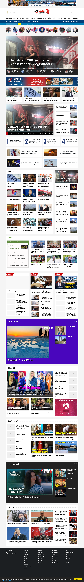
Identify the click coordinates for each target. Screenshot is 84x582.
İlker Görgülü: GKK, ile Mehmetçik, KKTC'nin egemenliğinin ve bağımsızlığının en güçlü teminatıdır (71, 141)
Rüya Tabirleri (55, 556)
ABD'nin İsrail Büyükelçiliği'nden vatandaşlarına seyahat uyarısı (29, 152)
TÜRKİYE (60, 18)
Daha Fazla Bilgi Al (6, 580)
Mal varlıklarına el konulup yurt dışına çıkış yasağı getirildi (42, 412)
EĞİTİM (54, 18)
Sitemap (68, 556)
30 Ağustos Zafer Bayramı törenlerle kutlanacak (45, 198)
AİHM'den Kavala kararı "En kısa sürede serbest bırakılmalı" (17, 524)
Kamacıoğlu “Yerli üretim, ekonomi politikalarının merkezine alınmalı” (44, 185)
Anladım (78, 579)
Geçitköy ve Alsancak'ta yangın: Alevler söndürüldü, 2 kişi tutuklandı (67, 152)
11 (30, 133)
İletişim (67, 562)
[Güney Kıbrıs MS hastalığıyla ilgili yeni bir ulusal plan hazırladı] (29, 222)
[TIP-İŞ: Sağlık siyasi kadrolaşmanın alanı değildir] (14, 178)
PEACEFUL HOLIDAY (60, 455)
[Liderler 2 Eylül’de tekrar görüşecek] (45, 207)
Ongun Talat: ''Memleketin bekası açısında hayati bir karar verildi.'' (42, 438)
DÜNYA (27, 18)
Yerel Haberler (41, 556)
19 (50, 133)
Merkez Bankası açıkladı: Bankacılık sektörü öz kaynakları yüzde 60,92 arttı (52, 141)
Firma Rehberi (41, 560)
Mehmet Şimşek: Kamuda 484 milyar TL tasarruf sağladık (41, 524)
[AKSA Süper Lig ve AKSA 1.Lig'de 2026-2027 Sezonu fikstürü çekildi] (54, 244)
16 (42, 133)
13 (35, 133)
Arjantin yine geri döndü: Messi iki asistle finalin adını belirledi (69, 251)
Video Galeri (41, 554)
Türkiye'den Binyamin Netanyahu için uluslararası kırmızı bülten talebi (16, 542)
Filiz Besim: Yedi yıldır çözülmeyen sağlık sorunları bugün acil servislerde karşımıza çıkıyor (28, 185)
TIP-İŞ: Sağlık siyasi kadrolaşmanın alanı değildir (12, 185)
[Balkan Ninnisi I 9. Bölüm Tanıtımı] (30, 482)
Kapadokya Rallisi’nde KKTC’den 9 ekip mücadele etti (43, 229)
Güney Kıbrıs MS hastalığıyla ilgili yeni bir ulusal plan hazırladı (29, 229)
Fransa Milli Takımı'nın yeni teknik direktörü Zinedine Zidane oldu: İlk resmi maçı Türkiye (38, 251)
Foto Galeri (40, 552)
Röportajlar (54, 550)
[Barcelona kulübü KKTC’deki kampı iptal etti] (14, 193)
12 (33, 133)
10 (28, 133)
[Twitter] (12, 553)
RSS (67, 554)
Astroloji (54, 554)
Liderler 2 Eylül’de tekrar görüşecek (44, 213)
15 (40, 133)
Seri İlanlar (40, 562)
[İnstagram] (7, 553)
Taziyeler (54, 558)
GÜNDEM (22, 18)
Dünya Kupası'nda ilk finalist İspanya (36, 265)
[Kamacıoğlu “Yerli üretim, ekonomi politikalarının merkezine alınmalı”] (45, 178)
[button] (9, 343)
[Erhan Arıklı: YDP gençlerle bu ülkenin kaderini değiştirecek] (29, 118)
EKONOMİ (33, 18)
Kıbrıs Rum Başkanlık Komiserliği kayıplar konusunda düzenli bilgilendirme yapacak (12, 229)
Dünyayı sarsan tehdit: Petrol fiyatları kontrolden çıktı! (67, 162)
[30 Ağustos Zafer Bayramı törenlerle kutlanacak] (45, 193)
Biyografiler (55, 552)
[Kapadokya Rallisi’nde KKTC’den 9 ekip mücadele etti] (45, 222)
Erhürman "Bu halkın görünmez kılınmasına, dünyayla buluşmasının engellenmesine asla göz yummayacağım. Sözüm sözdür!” (13, 214)
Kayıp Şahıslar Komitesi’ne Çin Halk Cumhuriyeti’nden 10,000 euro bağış (64, 438)
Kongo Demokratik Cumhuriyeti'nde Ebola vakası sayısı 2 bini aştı (30, 162)
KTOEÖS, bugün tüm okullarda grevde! (30, 24)
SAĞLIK (49, 18)
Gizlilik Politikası (70, 552)
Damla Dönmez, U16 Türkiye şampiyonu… (68, 265)
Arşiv (67, 560)
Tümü (75, 321)
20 (52, 133)
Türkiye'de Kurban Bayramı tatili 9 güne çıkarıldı (41, 456)
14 (38, 133)
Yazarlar (40, 550)
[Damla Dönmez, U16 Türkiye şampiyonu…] (70, 259)
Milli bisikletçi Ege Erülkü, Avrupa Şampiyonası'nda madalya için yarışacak (53, 266)
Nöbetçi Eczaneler (42, 558)
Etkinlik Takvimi (55, 562)
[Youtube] (15, 553)
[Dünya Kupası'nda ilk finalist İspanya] (38, 259)
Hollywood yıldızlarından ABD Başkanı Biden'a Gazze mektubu (16, 412)
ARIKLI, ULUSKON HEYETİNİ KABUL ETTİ (15, 141)
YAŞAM (25, 573)
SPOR (44, 18)
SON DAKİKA (9, 18)
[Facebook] (10, 553)
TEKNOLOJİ (75, 18)
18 (47, 133)
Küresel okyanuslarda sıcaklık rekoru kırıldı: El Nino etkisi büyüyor (34, 141)
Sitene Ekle (68, 558)
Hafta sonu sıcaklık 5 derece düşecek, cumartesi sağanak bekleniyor (28, 214)
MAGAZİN (39, 18)
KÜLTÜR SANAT (67, 18)
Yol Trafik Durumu (56, 560)
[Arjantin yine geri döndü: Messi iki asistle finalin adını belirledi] (70, 244)
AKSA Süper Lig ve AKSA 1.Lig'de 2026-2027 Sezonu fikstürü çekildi (53, 251)
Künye (67, 550)
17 (45, 133)
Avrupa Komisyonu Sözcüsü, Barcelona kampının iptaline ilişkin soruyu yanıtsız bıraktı (29, 199)
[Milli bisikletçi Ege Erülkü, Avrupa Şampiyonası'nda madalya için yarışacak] (54, 259)
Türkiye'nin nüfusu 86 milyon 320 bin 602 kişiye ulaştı (41, 542)
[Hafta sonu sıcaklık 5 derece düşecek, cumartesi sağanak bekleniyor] (29, 207)
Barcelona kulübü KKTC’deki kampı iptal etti (13, 198)
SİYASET (26, 571)
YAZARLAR (15, 18)
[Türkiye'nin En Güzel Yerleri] (28, 342)
